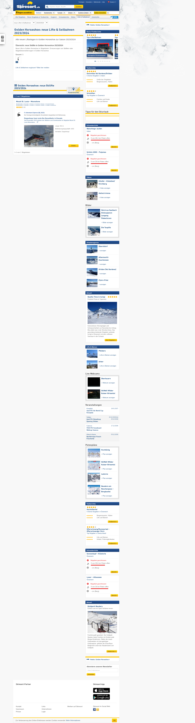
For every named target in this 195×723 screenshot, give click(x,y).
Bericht (114, 147)
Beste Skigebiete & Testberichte (38, 17)
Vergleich (54, 17)
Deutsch (112, 2)
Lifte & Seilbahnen (83, 17)
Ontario (32, 104)
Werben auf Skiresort (74, 706)
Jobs (103, 2)
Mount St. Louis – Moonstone (28, 102)
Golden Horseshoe (51, 105)
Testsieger (81, 2)
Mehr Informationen (73, 720)
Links (43, 706)
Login (44, 712)
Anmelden (91, 674)
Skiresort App (99, 684)
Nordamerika (19, 104)
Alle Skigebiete (20, 17)
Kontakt (18, 706)
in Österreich (100, 95)
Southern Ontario (39, 104)
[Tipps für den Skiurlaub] (114, 17)
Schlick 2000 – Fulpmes (96, 152)
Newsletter (89, 2)
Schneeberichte (64, 17)
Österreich (90, 154)
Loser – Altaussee (94, 577)
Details (73, 145)
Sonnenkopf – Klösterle (96, 554)
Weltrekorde (97, 2)
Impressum (20, 709)
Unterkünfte (95, 17)
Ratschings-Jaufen (94, 129)
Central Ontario (50, 104)
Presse (18, 712)
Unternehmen (46, 709)
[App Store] (101, 693)
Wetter (73, 17)
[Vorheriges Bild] (88, 48)
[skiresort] (28, 5)
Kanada (26, 104)
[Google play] (101, 699)
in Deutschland (101, 533)
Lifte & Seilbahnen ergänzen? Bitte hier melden (32, 67)
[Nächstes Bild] (116, 48)
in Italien (102, 76)
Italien (89, 131)
